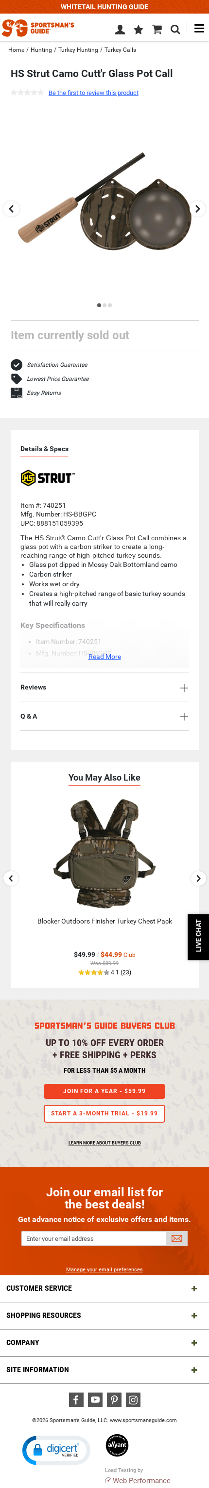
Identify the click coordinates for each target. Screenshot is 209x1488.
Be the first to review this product (94, 92)
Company (22, 1342)
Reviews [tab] (33, 687)
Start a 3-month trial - (104, 1113)
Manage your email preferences (104, 1270)
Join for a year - (104, 1091)
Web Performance (142, 1480)
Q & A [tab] (28, 716)
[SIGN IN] (120, 31)
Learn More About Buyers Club (105, 1143)
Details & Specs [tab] (44, 449)
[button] (138, 30)
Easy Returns (44, 393)
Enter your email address (60, 1238)
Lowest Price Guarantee (57, 379)
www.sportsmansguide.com (143, 1420)
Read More (104, 656)
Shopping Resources (43, 1315)
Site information (37, 1369)
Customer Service (39, 1288)
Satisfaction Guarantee (57, 364)
